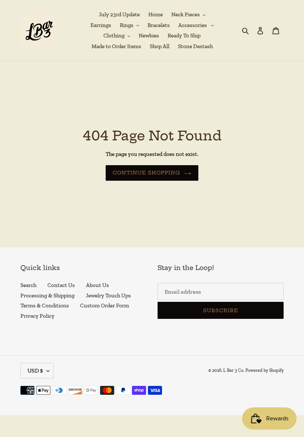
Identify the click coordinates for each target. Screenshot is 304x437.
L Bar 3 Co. (233, 370)
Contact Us (61, 285)
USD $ (35, 370)
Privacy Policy (37, 316)
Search (28, 285)
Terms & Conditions (44, 305)
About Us (97, 285)
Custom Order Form (104, 305)
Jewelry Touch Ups (108, 295)
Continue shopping (147, 173)
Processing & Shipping (47, 295)
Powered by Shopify (264, 370)
